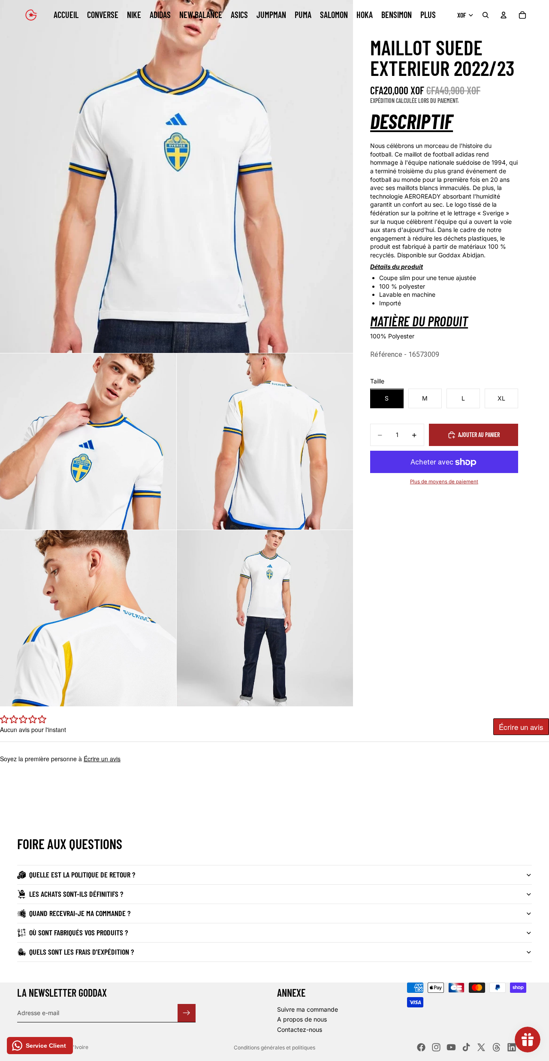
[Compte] (503, 15)
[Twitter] (481, 1047)
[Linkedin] (512, 1047)
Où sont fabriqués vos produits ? (78, 932)
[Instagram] (436, 1047)
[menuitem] (428, 15)
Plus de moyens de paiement (444, 482)
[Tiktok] (466, 1047)
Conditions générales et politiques (274, 1047)
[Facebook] (421, 1047)
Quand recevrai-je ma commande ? (79, 913)
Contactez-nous (299, 1029)
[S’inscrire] (187, 1013)
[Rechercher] (485, 15)
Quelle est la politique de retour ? (82, 874)
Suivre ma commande (307, 1009)
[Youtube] (451, 1047)
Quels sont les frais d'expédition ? (81, 951)
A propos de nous (302, 1019)
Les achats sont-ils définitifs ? (76, 893)
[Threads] (497, 1047)
